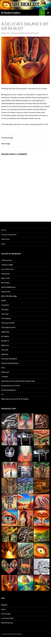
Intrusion (4, 350)
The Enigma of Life (8, 327)
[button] (9, 421)
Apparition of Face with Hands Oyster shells (18, 381)
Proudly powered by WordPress (11, 634)
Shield (3, 300)
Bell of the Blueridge (9, 296)
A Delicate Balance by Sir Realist (26, 33)
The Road (4, 309)
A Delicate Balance (8, 390)
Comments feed (7, 618)
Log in (3, 609)
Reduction (5, 345)
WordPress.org (7, 623)
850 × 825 (6, 33)
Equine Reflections (8, 287)
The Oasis (5, 314)
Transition (5, 305)
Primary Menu (48, 13)
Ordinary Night (7, 265)
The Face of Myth (7, 323)
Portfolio (5, 239)
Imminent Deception (9, 359)
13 (2, 394)
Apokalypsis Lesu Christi (10, 385)
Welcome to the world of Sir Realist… (15, 399)
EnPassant (5, 372)
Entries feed (5, 614)
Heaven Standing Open (10, 363)
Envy (3, 368)
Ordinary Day (6, 260)
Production (5, 274)
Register (4, 605)
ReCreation (5, 283)
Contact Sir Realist (9, 235)
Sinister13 (5, 341)
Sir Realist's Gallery (10, 12)
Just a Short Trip (7, 269)
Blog (3, 244)
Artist (3, 230)
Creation (4, 376)
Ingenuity (4, 354)
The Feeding (6, 318)
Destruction (6, 291)
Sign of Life (5, 278)
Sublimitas (5, 332)
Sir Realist (5, 336)
